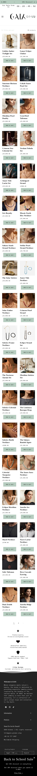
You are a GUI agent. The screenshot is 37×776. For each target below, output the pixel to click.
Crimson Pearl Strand (26, 311)
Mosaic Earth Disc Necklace (25, 214)
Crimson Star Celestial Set (7, 149)
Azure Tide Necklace (24, 279)
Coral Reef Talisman (24, 117)
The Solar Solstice (9, 278)
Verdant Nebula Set (26, 149)
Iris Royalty (7, 213)
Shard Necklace (8, 540)
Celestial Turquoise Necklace (6, 474)
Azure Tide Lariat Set (6, 182)
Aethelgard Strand (24, 182)
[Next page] (23, 623)
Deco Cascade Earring (25, 573)
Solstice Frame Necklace (8, 344)
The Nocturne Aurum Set (8, 376)
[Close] (34, 758)
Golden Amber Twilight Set (8, 52)
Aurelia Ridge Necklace (25, 606)
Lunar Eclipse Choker (25, 52)
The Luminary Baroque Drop (26, 409)
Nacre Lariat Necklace (25, 541)
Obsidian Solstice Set (27, 376)
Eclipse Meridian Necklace (9, 508)
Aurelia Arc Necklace (25, 508)
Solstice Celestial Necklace (9, 409)
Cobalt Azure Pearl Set (25, 85)
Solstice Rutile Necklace (8, 441)
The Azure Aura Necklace (26, 473)
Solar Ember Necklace (7, 311)
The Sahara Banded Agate (25, 441)
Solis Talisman (8, 572)
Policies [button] (6, 720)
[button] (2, 16)
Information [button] (8, 713)
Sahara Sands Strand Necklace (9, 247)
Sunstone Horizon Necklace (9, 85)
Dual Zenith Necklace (7, 606)
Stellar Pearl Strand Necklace (26, 247)
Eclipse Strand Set (26, 344)
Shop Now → (18, 773)
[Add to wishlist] (16, 35)
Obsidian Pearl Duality (8, 117)
